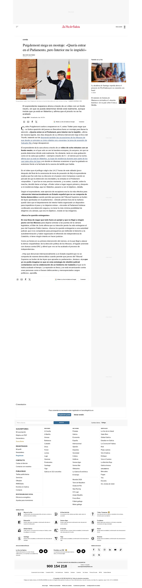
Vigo (46, 468)
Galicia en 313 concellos (52, 471)
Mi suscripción (21, 432)
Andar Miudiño (78, 495)
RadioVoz (66, 572)
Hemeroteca (20, 438)
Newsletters (20, 452)
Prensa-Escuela (93, 572)
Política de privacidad (54, 585)
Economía (76, 437)
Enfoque (104, 456)
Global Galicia (106, 437)
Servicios (19, 477)
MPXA (100, 572)
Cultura (75, 456)
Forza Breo (76, 498)
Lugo (46, 456)
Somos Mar (76, 465)
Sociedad (76, 453)
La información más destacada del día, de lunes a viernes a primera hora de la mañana (37, 514)
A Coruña (47, 431)
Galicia (75, 434)
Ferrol (46, 450)
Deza (46, 447)
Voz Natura (85, 572)
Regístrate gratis (64, 415)
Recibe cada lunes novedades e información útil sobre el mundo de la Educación (37, 522)
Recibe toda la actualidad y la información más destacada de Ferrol (111, 530)
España (75, 440)
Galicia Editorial (107, 572)
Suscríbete (20, 441)
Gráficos (75, 459)
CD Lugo (76, 492)
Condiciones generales (79, 585)
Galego (104, 422)
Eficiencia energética (23, 497)
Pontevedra (48, 462)
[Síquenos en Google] (99, 555)
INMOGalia (20, 484)
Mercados (104, 471)
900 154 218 (57, 566)
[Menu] (17, 27)
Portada (75, 431)
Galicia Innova (106, 465)
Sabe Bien (104, 434)
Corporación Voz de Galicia (37, 572)
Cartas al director (22, 463)
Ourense (47, 459)
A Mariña (47, 434)
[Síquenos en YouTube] (115, 549)
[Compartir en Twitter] (36, 121)
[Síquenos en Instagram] (104, 549)
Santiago (47, 465)
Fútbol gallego (77, 501)
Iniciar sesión (79, 415)
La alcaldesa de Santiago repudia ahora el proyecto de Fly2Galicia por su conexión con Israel (107, 87)
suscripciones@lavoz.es (85, 566)
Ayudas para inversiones (24, 500)
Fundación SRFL (50, 572)
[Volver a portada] (71, 27)
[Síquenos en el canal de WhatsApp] (93, 555)
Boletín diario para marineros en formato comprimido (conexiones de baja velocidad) (109, 522)
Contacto (19, 490)
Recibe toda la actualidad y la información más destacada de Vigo (74, 538)
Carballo (47, 443)
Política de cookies (67, 585)
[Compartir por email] (28, 121)
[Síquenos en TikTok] (120, 549)
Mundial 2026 (77, 479)
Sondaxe (73, 572)
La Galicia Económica (80, 471)
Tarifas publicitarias (22, 474)
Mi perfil (18, 449)
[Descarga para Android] (46, 551)
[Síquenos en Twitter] (99, 549)
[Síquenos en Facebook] (93, 549)
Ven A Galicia (105, 453)
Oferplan (19, 480)
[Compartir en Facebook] (32, 121)
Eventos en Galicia (22, 487)
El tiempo (76, 475)
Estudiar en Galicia (107, 440)
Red (102, 447)
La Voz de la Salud (107, 431)
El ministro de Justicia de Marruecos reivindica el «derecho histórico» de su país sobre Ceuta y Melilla (104, 101)
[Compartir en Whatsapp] (24, 121)
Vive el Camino (106, 459)
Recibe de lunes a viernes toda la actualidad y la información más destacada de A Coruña (74, 530)
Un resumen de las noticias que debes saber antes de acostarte (73, 514)
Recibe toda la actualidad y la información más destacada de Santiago (38, 538)
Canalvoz (79, 572)
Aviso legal (45, 585)
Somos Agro (77, 462)
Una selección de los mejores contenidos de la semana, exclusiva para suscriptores (110, 514)
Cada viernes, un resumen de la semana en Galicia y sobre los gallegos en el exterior (37, 530)
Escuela (103, 481)
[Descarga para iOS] (41, 551)
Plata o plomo (105, 450)
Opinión (75, 447)
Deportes (76, 450)
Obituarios (76, 468)
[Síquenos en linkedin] (110, 549)
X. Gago (93, 92)
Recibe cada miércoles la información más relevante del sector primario (73, 522)
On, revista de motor (108, 484)
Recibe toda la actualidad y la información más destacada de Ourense (111, 538)
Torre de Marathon (79, 482)
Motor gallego (77, 504)
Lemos (46, 453)
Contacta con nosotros (23, 466)
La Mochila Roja (106, 462)
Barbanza (47, 440)
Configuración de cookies (93, 585)
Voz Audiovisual (59, 572)
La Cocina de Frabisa (108, 443)
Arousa (46, 437)
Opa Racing (77, 489)
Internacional (77, 443)
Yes (102, 477)
